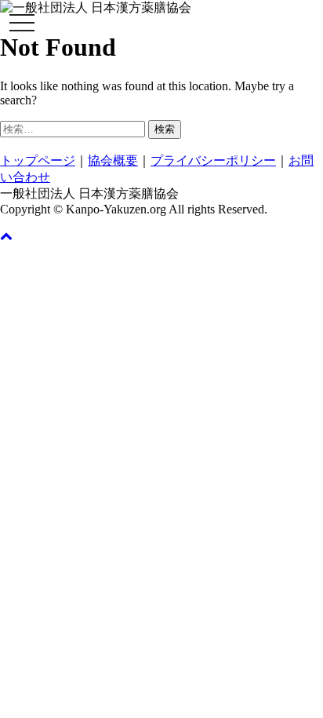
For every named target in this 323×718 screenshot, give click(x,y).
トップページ (37, 160)
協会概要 (113, 160)
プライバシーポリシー (213, 160)
